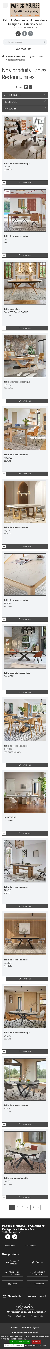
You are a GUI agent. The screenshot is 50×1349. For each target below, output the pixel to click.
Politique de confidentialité (25, 1333)
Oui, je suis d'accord (20, 1342)
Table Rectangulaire (16, 60)
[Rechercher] (44, 42)
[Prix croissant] (26, 87)
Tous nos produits (15, 57)
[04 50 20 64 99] (18, 33)
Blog (10, 1316)
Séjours (31, 57)
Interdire (36, 1342)
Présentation (9, 1246)
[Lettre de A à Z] (30, 87)
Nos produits (23, 49)
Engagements (37, 1316)
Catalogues (21, 1316)
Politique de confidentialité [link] (35, 1345)
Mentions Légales (30, 1328)
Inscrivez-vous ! (37, 1296)
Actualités (31, 1246)
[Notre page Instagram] (30, 33)
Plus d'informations (14, 1345)
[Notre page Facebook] (24, 33)
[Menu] (5, 5)
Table (40, 57)
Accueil (14, 1328)
